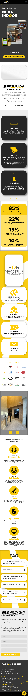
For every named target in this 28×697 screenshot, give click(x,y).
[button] (26, 2)
